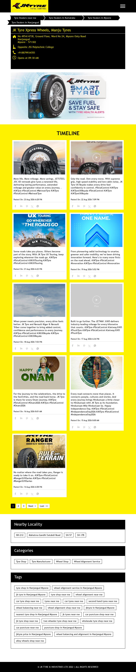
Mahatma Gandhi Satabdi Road (44, 535)
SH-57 (69, 535)
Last (42, 505)
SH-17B (80, 535)
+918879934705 (26, 52)
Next (30, 505)
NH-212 (19, 535)
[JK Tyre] (29, 6)
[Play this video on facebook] (97, 159)
